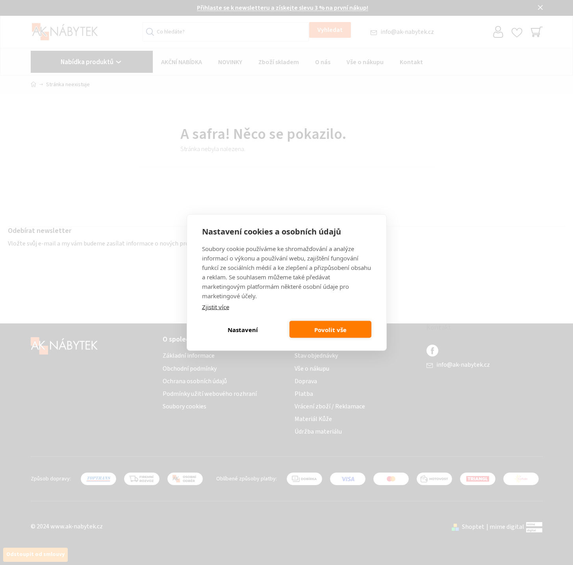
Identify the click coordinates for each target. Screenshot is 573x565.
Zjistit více (215, 307)
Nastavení (243, 329)
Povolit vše (330, 329)
